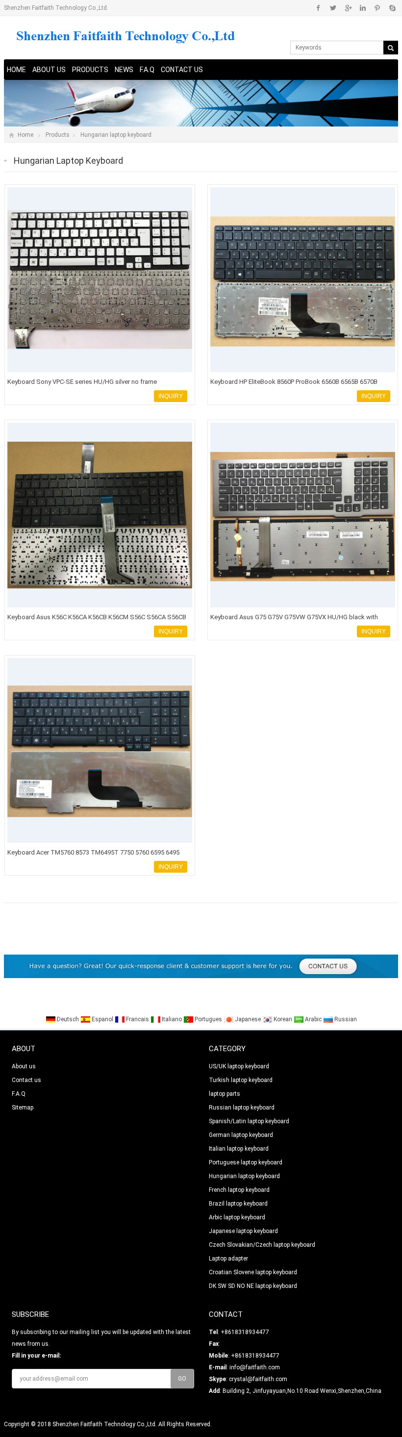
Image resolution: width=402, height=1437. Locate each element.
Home (16, 70)
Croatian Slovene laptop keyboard (253, 1272)
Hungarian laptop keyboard (115, 134)
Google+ (348, 8)
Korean (283, 1019)
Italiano (171, 1019)
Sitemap (22, 1107)
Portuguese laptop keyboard (245, 1162)
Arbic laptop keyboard (237, 1217)
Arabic (313, 1019)
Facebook (318, 8)
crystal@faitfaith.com (258, 1379)
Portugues (208, 1019)
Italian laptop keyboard (239, 1148)
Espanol (102, 1019)
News (124, 70)
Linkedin (362, 8)
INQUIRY (170, 396)
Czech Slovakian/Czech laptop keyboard (262, 1244)
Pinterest (377, 8)
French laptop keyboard (239, 1189)
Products (90, 70)
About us (49, 70)
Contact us (182, 70)
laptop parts (224, 1093)
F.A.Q (147, 70)
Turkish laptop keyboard (241, 1080)
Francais (138, 1019)
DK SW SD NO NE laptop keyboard (253, 1286)
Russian (345, 1019)
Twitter (333, 8)
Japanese (247, 1019)
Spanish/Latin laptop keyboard (249, 1121)
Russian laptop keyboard (242, 1107)
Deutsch (67, 1019)
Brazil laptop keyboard (238, 1203)
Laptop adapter (228, 1258)
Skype (392, 8)
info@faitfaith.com (254, 1367)
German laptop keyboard (241, 1135)
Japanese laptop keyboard (243, 1231)
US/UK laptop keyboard (239, 1066)
